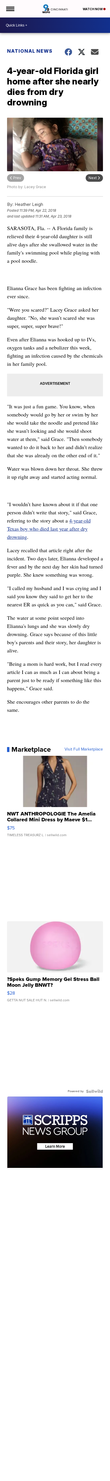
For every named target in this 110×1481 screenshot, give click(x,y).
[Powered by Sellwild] (94, 1091)
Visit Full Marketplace (84, 749)
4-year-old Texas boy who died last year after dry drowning (49, 528)
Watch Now (93, 9)
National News (30, 51)
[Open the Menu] (9, 8)
